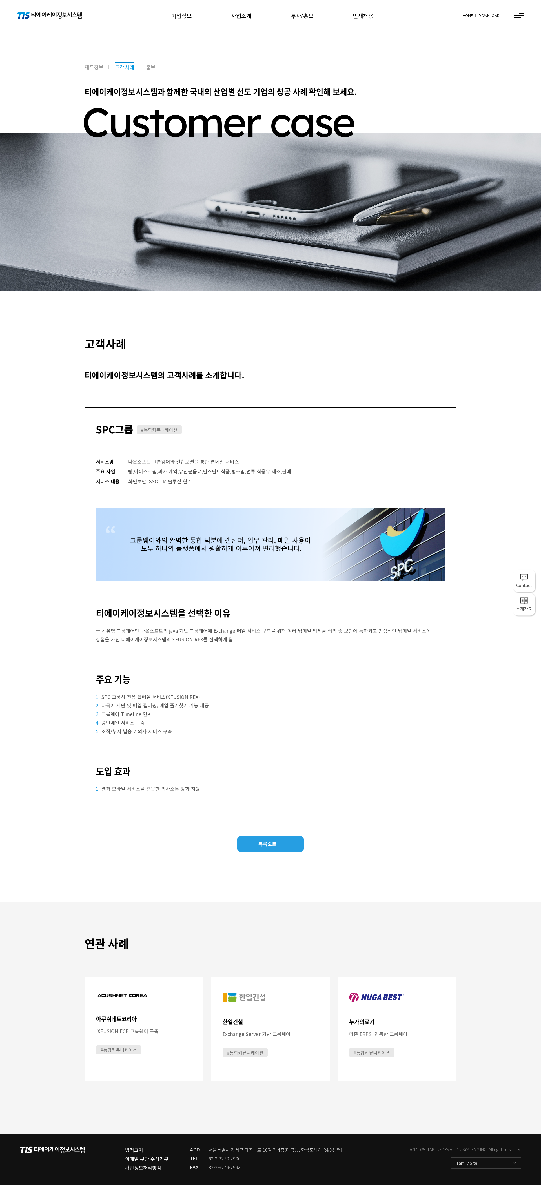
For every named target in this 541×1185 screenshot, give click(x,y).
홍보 (151, 67)
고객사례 (124, 67)
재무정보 (94, 67)
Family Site (467, 1163)
